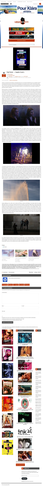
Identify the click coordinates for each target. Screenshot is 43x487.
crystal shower (15, 77)
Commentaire (4, 292)
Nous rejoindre (5, 3)
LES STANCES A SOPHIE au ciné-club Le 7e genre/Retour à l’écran (25, 396)
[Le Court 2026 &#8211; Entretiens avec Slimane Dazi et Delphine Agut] (34, 253)
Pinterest (28, 284)
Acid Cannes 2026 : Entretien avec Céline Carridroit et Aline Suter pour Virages (21, 258)
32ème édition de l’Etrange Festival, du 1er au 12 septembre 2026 (25, 344)
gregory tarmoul (38, 376)
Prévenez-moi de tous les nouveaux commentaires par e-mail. (13, 318)
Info (11, 4)
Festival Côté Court (21, 77)
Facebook (5, 284)
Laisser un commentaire (13, 80)
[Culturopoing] (21, 26)
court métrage (10, 77)
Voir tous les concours (21, 40)
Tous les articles (3, 1)
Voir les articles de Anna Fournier (14, 278)
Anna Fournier (10, 74)
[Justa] (21, 10)
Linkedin (22, 284)
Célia (36, 380)
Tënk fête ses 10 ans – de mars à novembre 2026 (25, 436)
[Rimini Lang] (7, 437)
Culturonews (9, 1)
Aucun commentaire (5, 80)
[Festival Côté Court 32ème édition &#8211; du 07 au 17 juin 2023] (8, 253)
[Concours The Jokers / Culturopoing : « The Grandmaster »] (21, 37)
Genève (26, 77)
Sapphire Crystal (17, 76)
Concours (14, 1)
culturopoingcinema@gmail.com (34, 268)
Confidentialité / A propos (21, 1)
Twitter (10, 284)
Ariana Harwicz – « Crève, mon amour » (9, 272)
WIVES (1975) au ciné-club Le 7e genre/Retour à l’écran (25, 461)
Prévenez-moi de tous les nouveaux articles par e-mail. (12, 320)
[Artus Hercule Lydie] (7, 427)
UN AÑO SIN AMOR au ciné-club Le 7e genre (25, 383)
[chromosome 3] (7, 394)
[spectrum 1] (7, 454)
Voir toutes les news (20, 464)
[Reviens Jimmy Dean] (7, 361)
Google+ (16, 284)
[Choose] (7, 344)
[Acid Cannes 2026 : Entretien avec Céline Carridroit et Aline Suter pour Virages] (21, 253)
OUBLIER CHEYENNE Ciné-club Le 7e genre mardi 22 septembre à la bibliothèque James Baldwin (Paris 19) (24, 358)
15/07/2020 (26, 76)
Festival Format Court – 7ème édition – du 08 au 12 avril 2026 (25, 424)
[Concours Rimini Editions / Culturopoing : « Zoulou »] (21, 29)
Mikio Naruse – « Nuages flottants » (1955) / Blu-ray (24, 449)
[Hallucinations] (7, 377)
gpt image (37, 407)
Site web (3, 311)
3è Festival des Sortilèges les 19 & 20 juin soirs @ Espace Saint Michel (25, 410)
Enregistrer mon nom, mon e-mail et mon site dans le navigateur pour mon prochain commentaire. (19, 317)
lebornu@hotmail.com (18, 268)
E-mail (23, 305)
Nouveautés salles (12, 75)
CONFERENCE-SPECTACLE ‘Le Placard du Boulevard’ (25, 370)
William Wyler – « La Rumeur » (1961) (34, 272)
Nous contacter (29, 1)
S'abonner (24, 478)
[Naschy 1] (7, 411)
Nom (3, 305)
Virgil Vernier (10, 76)
